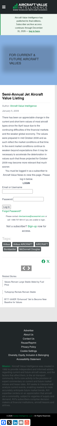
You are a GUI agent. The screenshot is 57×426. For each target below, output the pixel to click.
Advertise (28, 330)
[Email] (21, 422)
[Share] (27, 422)
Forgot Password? (11, 211)
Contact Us (28, 338)
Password (7, 199)
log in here (34, 31)
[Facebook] (43, 261)
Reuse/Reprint (28, 342)
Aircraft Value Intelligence (23, 105)
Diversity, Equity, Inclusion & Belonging (28, 355)
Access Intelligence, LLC (22, 415)
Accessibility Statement (29, 359)
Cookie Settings (28, 351)
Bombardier (10, 249)
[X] (48, 261)
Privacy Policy (28, 346)
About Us (28, 334)
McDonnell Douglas (29, 249)
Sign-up (32, 226)
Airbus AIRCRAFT (23, 244)
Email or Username (12, 187)
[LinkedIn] (15, 422)
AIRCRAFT (42, 244)
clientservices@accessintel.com (32, 216)
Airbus (6, 244)
